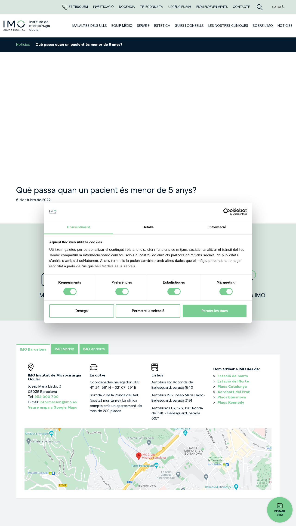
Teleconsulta (152, 6)
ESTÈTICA (162, 26)
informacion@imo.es (58, 402)
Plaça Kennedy (231, 402)
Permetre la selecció (148, 311)
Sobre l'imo (263, 26)
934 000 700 (46, 397)
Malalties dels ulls (89, 26)
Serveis (143, 26)
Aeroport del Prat (234, 392)
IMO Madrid (64, 349)
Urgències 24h (180, 6)
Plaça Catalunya (232, 386)
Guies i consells (189, 26)
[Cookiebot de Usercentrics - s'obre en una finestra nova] (227, 211)
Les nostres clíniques (228, 26)
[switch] (122, 291)
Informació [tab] (217, 227)
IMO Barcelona (33, 349)
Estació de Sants (233, 376)
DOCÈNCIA (127, 6)
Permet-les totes (214, 311)
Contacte (241, 6)
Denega (81, 311)
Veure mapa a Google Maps (52, 407)
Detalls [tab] (148, 227)
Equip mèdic (121, 26)
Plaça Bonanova (232, 397)
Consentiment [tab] (78, 227)
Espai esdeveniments (212, 6)
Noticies (285, 26)
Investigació (103, 6)
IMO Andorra (94, 349)
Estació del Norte (233, 381)
